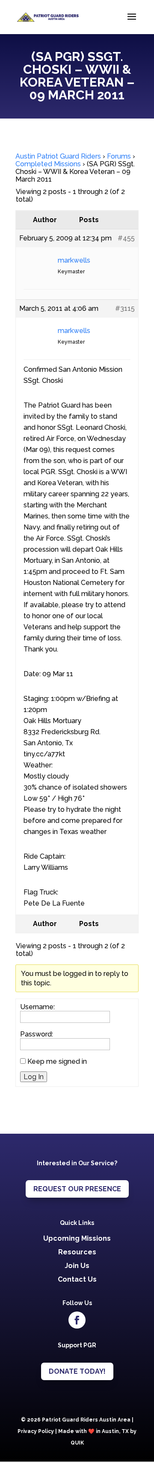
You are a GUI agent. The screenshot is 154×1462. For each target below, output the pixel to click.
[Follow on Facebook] (77, 1320)
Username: (37, 1007)
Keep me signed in (57, 1061)
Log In (34, 1077)
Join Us (77, 1266)
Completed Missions (48, 164)
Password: (36, 1034)
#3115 (125, 308)
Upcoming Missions (77, 1238)
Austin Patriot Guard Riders (58, 156)
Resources (77, 1252)
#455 (126, 238)
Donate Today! (77, 1371)
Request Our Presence (77, 1189)
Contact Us (77, 1279)
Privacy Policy (36, 1431)
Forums (119, 156)
